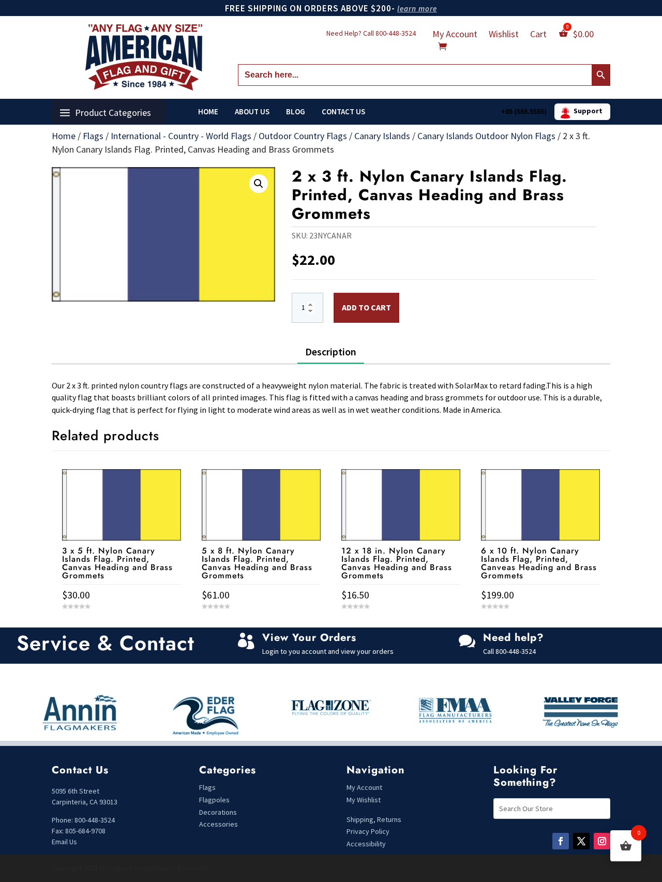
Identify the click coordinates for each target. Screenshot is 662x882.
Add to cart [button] (121, 625)
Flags (93, 136)
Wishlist (504, 35)
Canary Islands (382, 136)
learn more (417, 8)
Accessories (218, 824)
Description (330, 351)
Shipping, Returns (374, 819)
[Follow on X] (581, 841)
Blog (295, 111)
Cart (538, 35)
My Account (454, 35)
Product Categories (113, 112)
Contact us (343, 111)
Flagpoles (215, 799)
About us (252, 111)
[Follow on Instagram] (602, 841)
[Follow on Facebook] (560, 841)
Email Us (64, 841)
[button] (258, 183)
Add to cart (366, 307)
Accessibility (366, 843)
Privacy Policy (368, 831)
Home (208, 111)
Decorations (218, 812)
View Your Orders (309, 637)
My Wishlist (364, 799)
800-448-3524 (395, 33)
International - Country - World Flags (181, 136)
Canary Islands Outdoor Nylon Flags (486, 136)
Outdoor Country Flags (303, 136)
